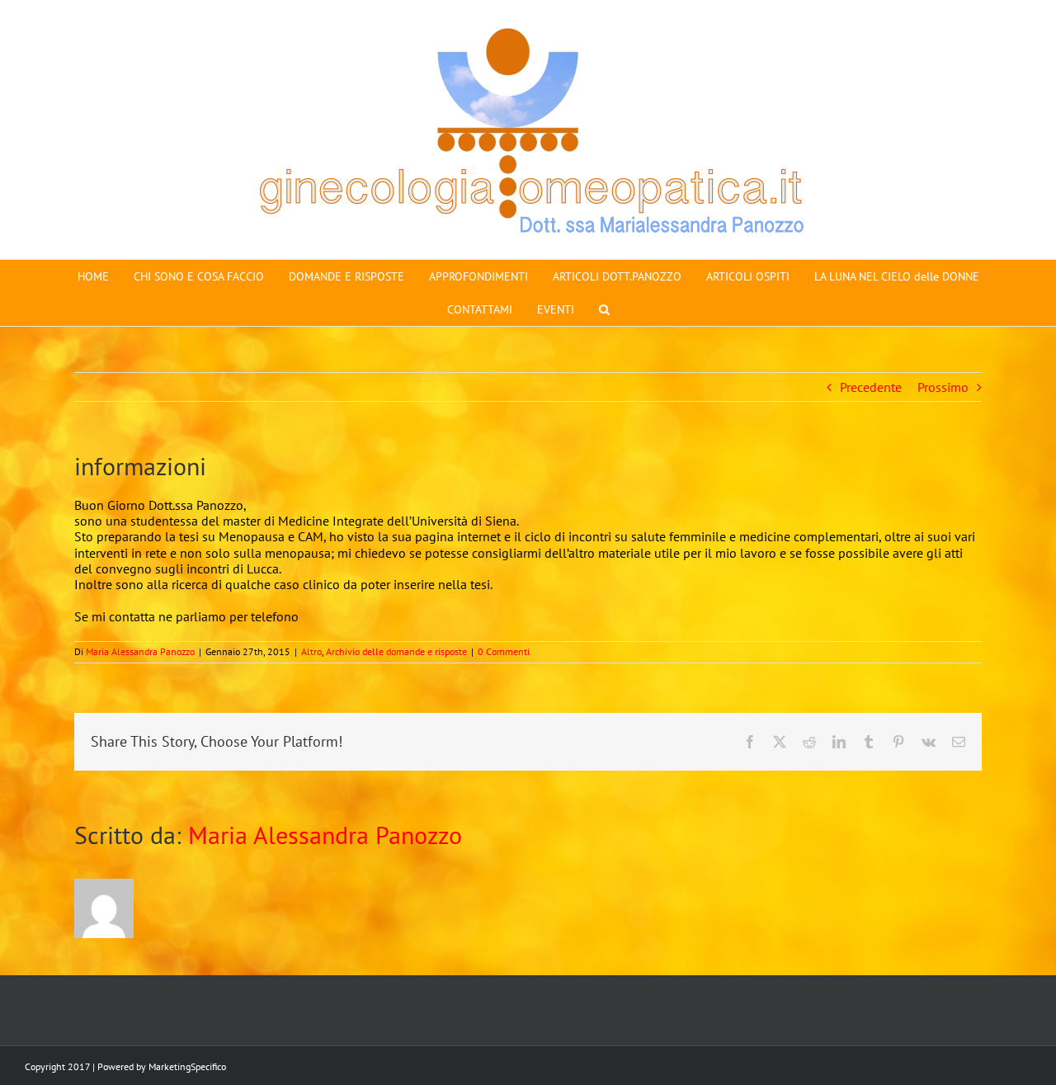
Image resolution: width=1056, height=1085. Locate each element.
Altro (311, 651)
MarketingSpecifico (187, 1066)
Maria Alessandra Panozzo (140, 651)
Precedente (871, 387)
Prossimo (943, 387)
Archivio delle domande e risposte (396, 651)
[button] (604, 309)
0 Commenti (504, 651)
